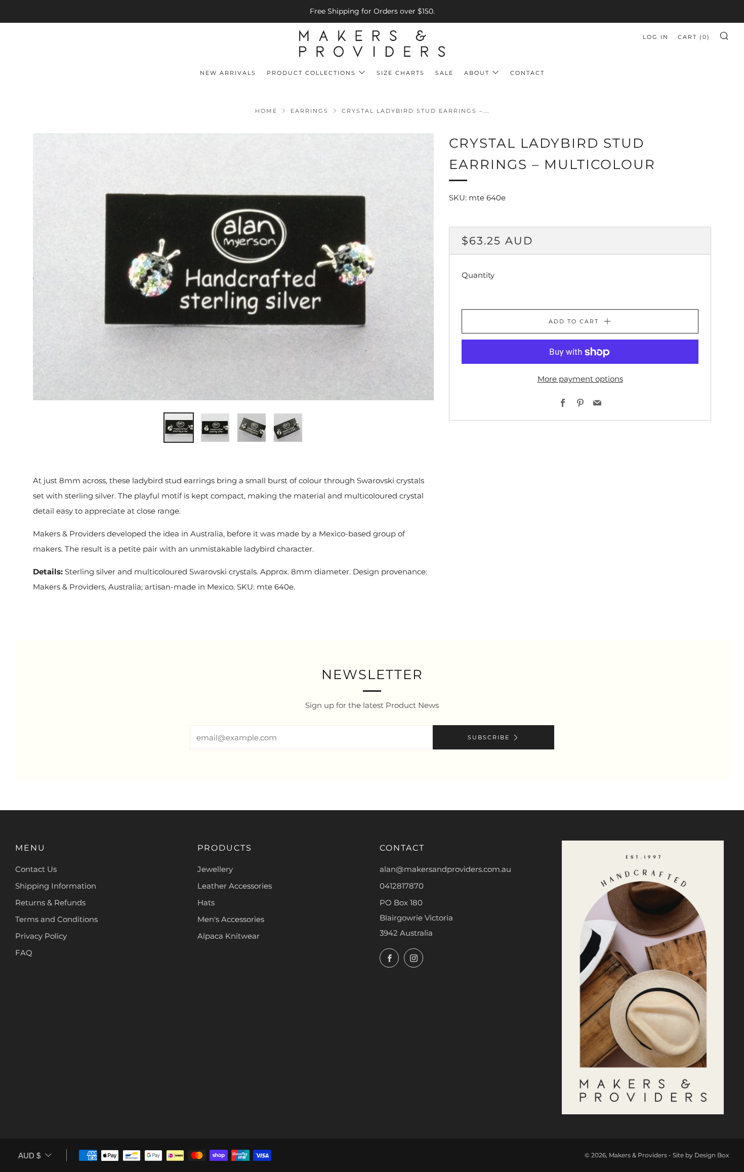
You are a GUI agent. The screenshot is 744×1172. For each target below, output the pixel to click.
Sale (444, 72)
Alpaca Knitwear (228, 936)
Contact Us (36, 869)
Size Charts (401, 72)
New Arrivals (228, 72)
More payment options (580, 379)
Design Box (711, 1155)
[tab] (178, 427)
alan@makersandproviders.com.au (445, 869)
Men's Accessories (230, 919)
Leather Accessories (234, 886)
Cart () (694, 36)
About (476, 72)
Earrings (309, 110)
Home (266, 110)
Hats (206, 902)
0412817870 (402, 886)
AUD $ (29, 1155)
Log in (656, 36)
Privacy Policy (41, 936)
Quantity (478, 275)
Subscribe (489, 737)
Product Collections (311, 72)
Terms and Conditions (56, 919)
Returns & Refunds (50, 902)
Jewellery (215, 869)
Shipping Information (55, 886)
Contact (527, 72)
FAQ (23, 952)
